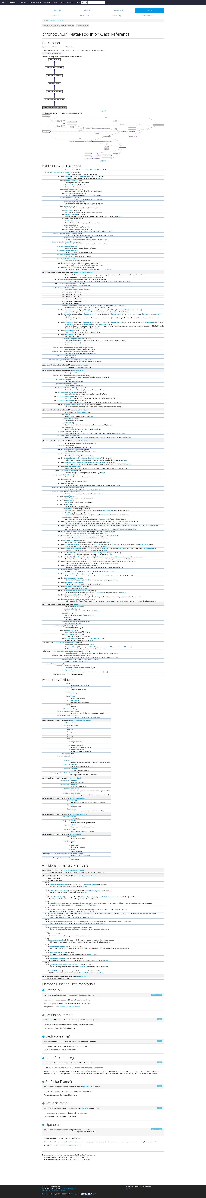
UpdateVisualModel (72, 670)
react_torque (75, 793)
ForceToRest (69, 483)
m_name (73, 841)
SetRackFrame (70, 238)
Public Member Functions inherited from (68, 272)
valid (72, 805)
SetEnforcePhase (71, 214)
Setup (67, 479)
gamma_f (73, 764)
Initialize (68, 310)
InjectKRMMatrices (56, 965)
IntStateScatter (71, 525)
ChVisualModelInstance (61, 854)
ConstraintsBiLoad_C (56, 940)
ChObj (76, 607)
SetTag (67, 613)
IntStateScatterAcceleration (75, 536)
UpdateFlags (84, 176)
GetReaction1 (70, 396)
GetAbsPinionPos (71, 250)
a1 (71, 705)
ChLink (77, 373)
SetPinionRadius (71, 185)
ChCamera (88, 659)
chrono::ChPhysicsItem (81, 441)
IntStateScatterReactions (58, 891)
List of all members (83, 26)
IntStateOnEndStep (72, 540)
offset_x (73, 821)
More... (100, 178)
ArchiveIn (68, 267)
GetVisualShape (71, 651)
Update (68, 176)
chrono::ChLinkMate (80, 365)
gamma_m (74, 769)
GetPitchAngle (70, 197)
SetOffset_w (69, 513)
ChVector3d (61, 246)
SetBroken (69, 334)
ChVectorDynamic (59, 360)
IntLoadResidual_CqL (56, 897)
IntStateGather (70, 521)
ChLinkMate (82, 367)
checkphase (74, 700)
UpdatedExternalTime (73, 405)
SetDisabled (69, 330)
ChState (96, 521)
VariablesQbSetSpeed (73, 586)
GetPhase (68, 206)
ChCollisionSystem (94, 458)
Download (23, 2)
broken (73, 809)
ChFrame (80, 229)
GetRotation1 (70, 221)
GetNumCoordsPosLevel (74, 488)
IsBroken (68, 427)
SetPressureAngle (71, 193)
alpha (72, 688)
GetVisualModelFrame (73, 279)
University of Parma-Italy (57, 1190)
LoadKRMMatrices (55, 971)
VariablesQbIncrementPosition (76, 591)
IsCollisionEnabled (71, 454)
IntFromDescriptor (56, 922)
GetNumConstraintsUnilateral (76, 351)
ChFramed (61, 283)
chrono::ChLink (78, 371)
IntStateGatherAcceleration (75, 532)
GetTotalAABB (70, 471)
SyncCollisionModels (72, 466)
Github (128, 1189)
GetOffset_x (69, 496)
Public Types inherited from (63, 870)
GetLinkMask (70, 356)
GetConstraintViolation (73, 360)
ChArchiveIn (77, 267)
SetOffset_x (69, 509)
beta (72, 692)
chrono (46, 20)
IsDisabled (69, 423)
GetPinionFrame (71, 233)
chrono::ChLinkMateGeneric (83, 272)
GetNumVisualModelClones (75, 655)
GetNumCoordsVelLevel (73, 492)
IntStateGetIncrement (73, 548)
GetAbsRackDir (70, 255)
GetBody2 (68, 384)
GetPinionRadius (71, 181)
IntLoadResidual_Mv (72, 557)
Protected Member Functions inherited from (69, 876)
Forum (62, 2)
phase (72, 696)
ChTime (73, 837)
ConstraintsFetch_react (57, 958)
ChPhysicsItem (85, 443)
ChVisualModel (94, 638)
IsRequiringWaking (72, 435)
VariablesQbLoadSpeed (73, 578)
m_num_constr (75, 741)
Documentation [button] (35, 2)
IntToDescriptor (55, 913)
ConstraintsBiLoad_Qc (73, 595)
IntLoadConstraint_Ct (57, 909)
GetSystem (69, 445)
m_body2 (73, 784)
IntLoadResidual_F (71, 553)
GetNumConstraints (72, 343)
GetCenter (69, 475)
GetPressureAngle (71, 189)
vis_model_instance (77, 854)
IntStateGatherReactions (58, 884)
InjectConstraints (55, 928)
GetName (68, 626)
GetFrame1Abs (70, 388)
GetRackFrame (70, 242)
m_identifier (74, 845)
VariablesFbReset (71, 570)
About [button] (69, 2)
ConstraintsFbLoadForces (74, 599)
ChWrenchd (61, 396)
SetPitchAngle (70, 202)
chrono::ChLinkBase (80, 410)
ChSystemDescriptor (84, 565)
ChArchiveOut (79, 263)
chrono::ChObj (78, 604)
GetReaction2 (70, 400)
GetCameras (69, 666)
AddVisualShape (71, 647)
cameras (73, 858)
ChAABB (62, 471)
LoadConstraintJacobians (58, 952)
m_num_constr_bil (76, 745)
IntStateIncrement (72, 544)
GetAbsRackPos (70, 259)
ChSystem (60, 445)
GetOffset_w (69, 500)
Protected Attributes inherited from (67, 721)
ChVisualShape (94, 647)
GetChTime (69, 630)
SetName (68, 622)
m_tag (72, 849)
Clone (67, 172)
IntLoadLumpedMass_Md (74, 561)
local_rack (74, 715)
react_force (74, 789)
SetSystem (69, 450)
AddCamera (69, 659)
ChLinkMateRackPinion (56, 20)
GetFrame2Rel (70, 288)
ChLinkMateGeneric (91, 277)
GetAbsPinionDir (71, 246)
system (73, 817)
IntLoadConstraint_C (56, 903)
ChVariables (105, 571)
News (55, 2)
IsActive (68, 431)
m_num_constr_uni (77, 749)
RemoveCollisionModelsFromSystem (78, 462)
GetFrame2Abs (70, 392)
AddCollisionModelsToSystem (76, 458)
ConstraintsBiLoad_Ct (57, 946)
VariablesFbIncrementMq (74, 582)
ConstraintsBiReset (56, 934)
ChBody (95, 438)
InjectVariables (70, 565)
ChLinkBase (82, 412)
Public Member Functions (50, 26)
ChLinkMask (60, 356)
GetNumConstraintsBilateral (75, 347)
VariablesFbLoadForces (73, 574)
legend (103, 111)
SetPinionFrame (71, 229)
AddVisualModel (71, 638)
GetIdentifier (70, 609)
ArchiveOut (69, 263)
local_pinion (74, 711)
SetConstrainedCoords (73, 306)
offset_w (73, 825)
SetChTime (69, 634)
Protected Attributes (67, 26)
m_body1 (73, 780)
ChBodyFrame (88, 310)
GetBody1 (68, 379)
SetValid (68, 419)
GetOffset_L (69, 504)
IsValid (67, 414)
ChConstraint (83, 930)
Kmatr (72, 773)
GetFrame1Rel (70, 283)
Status (78, 2)
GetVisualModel (71, 643)
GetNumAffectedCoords (74, 375)
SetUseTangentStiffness (74, 339)
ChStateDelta (123, 521)
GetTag (68, 617)
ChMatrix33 (66, 760)
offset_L (73, 829)
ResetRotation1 (70, 225)
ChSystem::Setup (108, 511)
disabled (73, 800)
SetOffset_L (69, 517)
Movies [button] (46, 2)
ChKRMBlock (65, 773)
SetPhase (68, 210)
